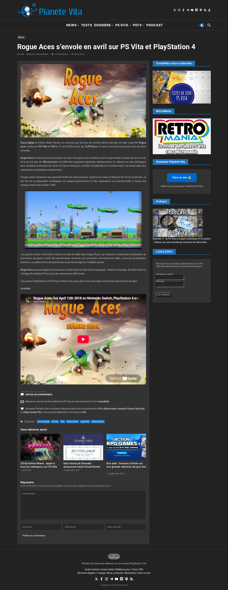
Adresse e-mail (164, 274)
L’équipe (101, 573)
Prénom (160, 281)
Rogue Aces (72, 421)
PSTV (137, 25)
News (71, 25)
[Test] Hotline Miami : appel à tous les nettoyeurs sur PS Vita (39, 465)
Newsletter (130, 573)
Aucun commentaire (38, 54)
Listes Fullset (107, 569)
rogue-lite (85, 421)
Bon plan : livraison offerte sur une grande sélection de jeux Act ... (126, 466)
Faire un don (144, 573)
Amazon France (125, 408)
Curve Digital (27, 142)
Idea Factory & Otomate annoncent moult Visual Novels (81, 465)
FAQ (141, 569)
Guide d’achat (92, 569)
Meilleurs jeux (123, 569)
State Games (98, 421)
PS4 (62, 421)
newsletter (103, 401)
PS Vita (121, 25)
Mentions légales (86, 573)
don (84, 412)
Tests (86, 25)
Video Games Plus (32, 412)
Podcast (154, 25)
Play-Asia (139, 408)
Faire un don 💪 (181, 177)
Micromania (110, 408)
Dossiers (102, 25)
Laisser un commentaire (38, 394)
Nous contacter (115, 573)
